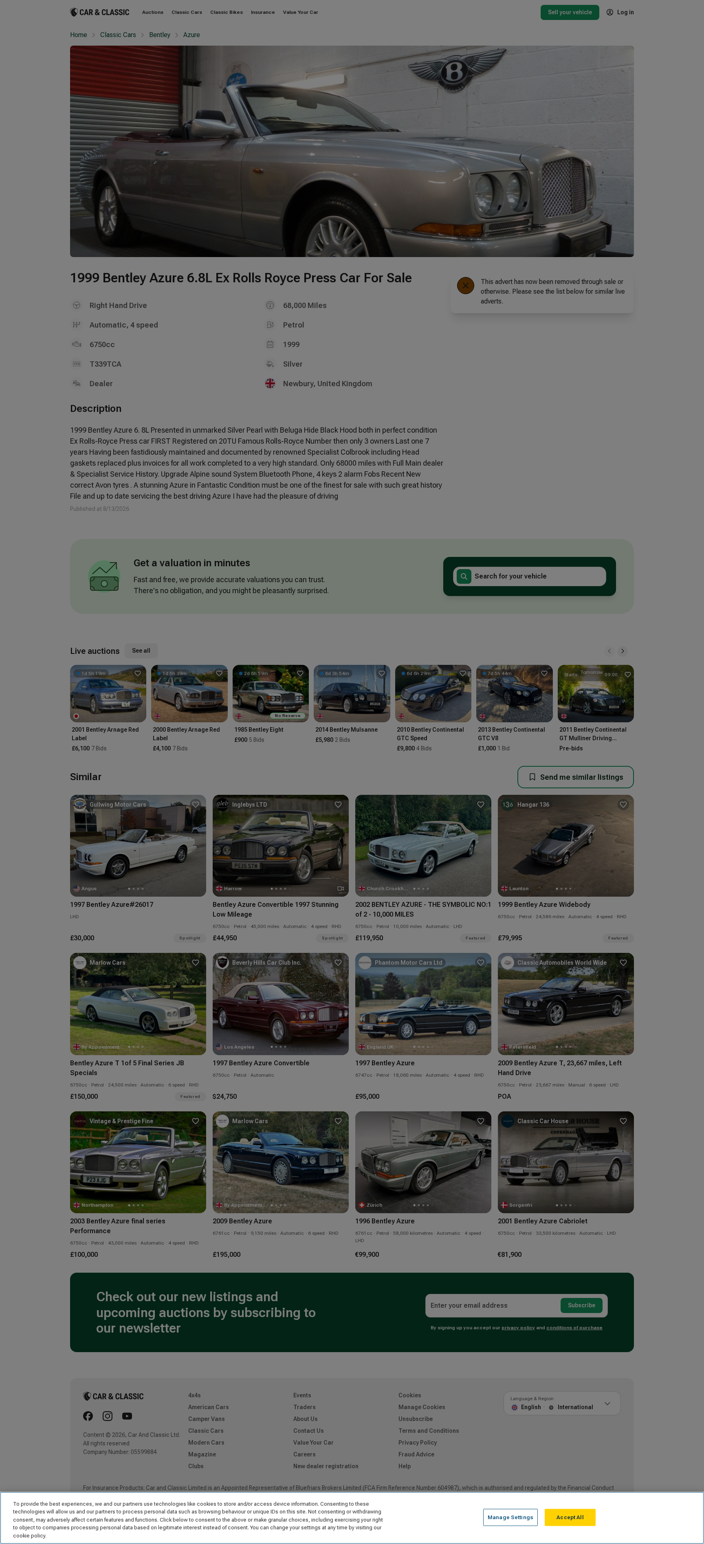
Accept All (570, 1517)
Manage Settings (510, 1517)
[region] (352, 1518)
